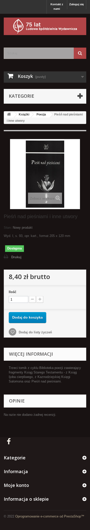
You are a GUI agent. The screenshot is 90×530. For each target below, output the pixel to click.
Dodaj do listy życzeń (35, 332)
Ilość (12, 292)
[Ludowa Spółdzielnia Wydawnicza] (45, 26)
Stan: (8, 227)
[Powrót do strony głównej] (9, 114)
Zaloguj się (76, 4)
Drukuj (16, 257)
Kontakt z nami (56, 6)
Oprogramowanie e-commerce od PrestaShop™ (49, 516)
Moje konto (16, 485)
